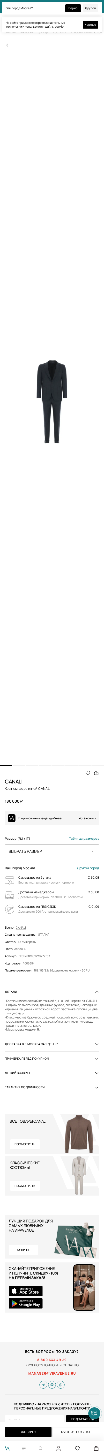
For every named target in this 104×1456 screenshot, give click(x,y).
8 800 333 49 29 (52, 1360)
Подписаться (82, 1419)
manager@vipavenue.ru (52, 1373)
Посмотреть (25, 1144)
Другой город (88, 868)
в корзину (28, 1432)
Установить (87, 818)
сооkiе (59, 26)
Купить (23, 1250)
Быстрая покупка (76, 1432)
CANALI (21, 928)
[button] (6, 765)
